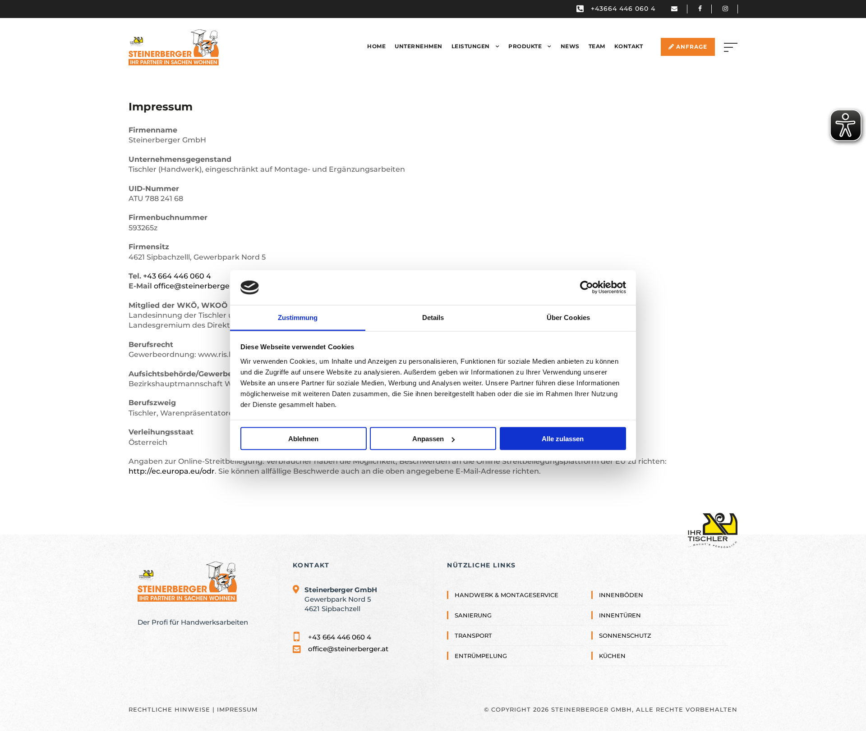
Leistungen (470, 42)
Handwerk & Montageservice (506, 585)
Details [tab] (433, 317)
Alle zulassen (563, 439)
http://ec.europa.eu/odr (172, 462)
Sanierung (473, 605)
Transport (473, 626)
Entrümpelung (481, 646)
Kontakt (628, 42)
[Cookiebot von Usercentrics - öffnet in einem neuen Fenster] (586, 287)
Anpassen (428, 439)
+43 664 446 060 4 (177, 266)
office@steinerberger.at (198, 277)
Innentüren (620, 605)
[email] (679, 9)
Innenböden (621, 585)
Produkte (525, 42)
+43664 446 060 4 (623, 9)
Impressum (237, 700)
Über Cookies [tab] (568, 317)
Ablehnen (303, 439)
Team (597, 42)
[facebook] (704, 9)
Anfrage (690, 43)
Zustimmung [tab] (298, 317)
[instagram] (730, 9)
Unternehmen (418, 42)
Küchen (612, 646)
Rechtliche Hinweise (169, 700)
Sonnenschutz (625, 626)
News (570, 42)
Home (376, 42)
